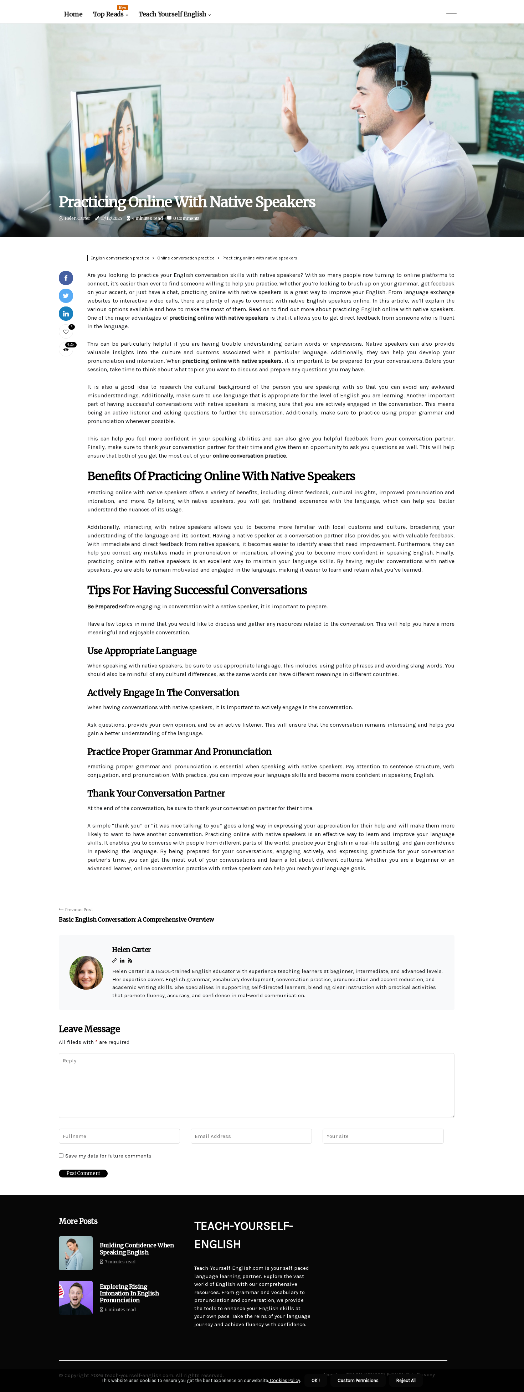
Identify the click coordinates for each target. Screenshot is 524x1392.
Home (73, 14)
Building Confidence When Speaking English (137, 1249)
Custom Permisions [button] (358, 1380)
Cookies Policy (284, 1380)
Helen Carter (77, 218)
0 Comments (186, 218)
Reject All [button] (406, 1380)
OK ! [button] (316, 1380)
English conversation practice (120, 258)
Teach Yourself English (172, 14)
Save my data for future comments (108, 1156)
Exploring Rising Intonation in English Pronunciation (129, 1293)
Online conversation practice (186, 258)
